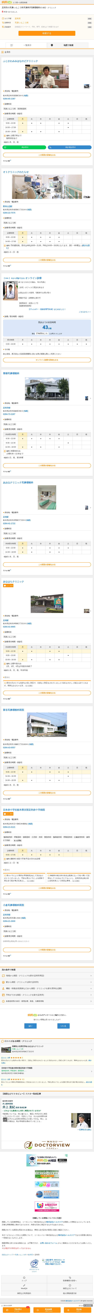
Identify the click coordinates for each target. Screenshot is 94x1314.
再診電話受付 (70, 147)
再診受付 (25, 147)
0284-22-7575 (9, 213)
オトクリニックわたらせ (16, 172)
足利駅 (6, 517)
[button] (5, 1119)
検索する (46, 33)
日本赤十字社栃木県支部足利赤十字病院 (24, 810)
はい (30, 1026)
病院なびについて (70, 1288)
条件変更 (88, 1305)
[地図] (26, 95)
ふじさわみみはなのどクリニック (20, 61)
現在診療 (48, 1309)
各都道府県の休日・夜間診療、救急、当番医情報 (25, 1001)
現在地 (79, 1309)
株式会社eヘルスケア (54, 1222)
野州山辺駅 (7, 206)
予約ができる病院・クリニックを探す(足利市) (25, 995)
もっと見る (17, 840)
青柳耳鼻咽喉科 (11, 373)
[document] (47, 110)
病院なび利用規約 (24, 1293)
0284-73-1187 (9, 414)
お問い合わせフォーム (48, 1243)
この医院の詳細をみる (47, 155)
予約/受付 (18, 1309)
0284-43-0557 (9, 748)
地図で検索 (68, 45)
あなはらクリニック (13, 581)
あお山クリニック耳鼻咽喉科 (18, 482)
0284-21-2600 (9, 921)
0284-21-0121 (9, 827)
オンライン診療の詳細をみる (47, 360)
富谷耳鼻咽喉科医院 (13, 710)
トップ (24, 1281)
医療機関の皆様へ (70, 1281)
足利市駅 (6, 408)
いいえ (63, 1026)
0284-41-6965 (9, 627)
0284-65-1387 (9, 99)
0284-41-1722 (9, 523)
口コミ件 (9, 585)
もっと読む (29, 685)
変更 (89, 18)
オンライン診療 (22, 278)
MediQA (24, 1288)
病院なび (7, 2)
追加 (89, 27)
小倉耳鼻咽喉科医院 (13, 905)
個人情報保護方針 (70, 1293)
